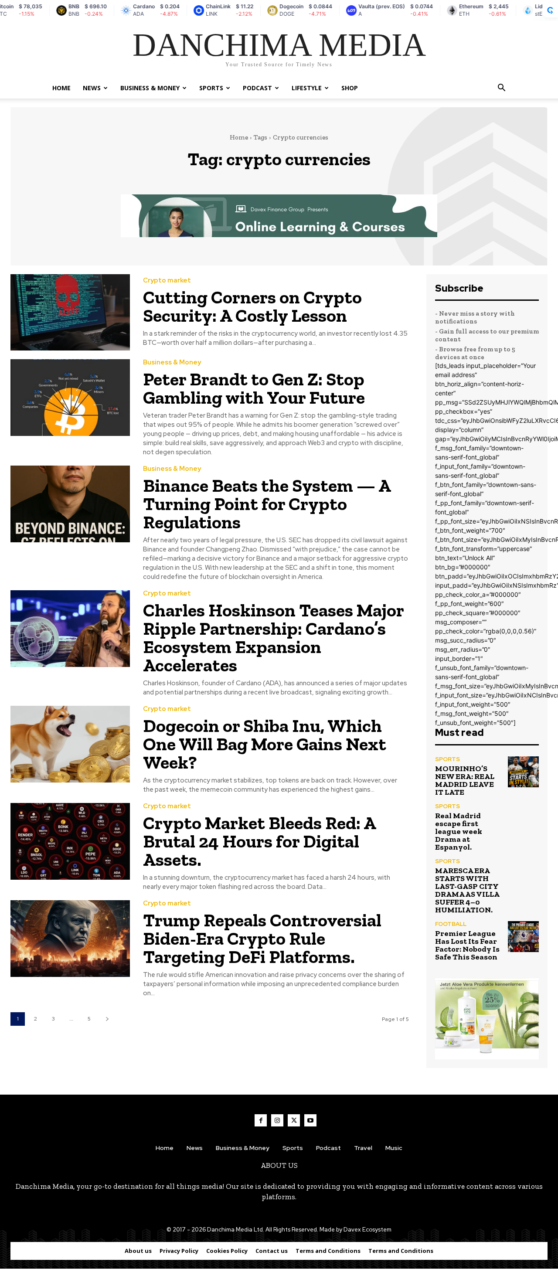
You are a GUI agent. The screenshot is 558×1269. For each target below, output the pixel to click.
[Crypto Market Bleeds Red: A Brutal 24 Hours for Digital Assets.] (70, 841)
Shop (349, 88)
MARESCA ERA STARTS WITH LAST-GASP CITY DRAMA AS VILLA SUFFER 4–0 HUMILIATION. (467, 890)
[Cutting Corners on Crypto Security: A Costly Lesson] (70, 312)
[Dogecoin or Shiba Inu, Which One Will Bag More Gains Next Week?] (70, 744)
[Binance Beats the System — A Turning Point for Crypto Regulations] (70, 504)
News (92, 88)
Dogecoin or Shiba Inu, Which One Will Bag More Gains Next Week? (264, 743)
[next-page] (107, 1019)
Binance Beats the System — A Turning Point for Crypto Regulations (267, 503)
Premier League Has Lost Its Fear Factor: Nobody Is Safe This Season (467, 945)
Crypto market (167, 280)
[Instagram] (277, 1120)
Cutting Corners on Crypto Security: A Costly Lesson (252, 306)
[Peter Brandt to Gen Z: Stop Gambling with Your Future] (70, 397)
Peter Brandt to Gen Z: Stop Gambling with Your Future (254, 388)
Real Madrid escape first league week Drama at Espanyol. (458, 831)
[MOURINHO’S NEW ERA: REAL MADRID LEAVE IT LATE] (523, 771)
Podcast (257, 88)
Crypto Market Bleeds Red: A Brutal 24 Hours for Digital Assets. (259, 841)
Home (61, 88)
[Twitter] (294, 1120)
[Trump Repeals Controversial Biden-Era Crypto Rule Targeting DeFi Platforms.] (70, 938)
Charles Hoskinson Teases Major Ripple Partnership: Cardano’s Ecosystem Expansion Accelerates (273, 637)
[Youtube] (310, 1120)
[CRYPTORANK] (550, 10)
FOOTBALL (450, 924)
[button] (501, 89)
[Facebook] (261, 1120)
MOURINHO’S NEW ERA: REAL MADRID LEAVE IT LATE (464, 780)
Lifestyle (307, 88)
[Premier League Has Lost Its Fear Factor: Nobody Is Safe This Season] (523, 936)
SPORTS (211, 88)
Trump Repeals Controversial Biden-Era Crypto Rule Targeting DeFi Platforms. (262, 938)
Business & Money (150, 88)
